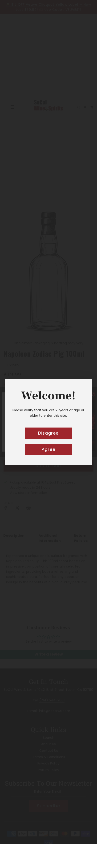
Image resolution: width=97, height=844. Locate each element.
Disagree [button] (48, 433)
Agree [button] (48, 449)
